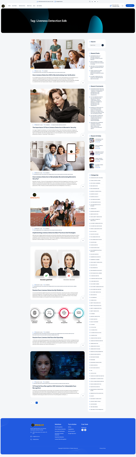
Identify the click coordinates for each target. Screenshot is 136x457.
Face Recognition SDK (60, 72)
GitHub (69, 427)
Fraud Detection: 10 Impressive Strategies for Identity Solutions (97, 123)
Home (9, 5)
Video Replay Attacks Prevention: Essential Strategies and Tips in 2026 (97, 67)
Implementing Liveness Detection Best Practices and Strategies (54, 233)
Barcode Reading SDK (94, 188)
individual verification (95, 316)
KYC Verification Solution (95, 332)
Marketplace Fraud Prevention (96, 351)
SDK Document (71, 431)
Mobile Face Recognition (57, 124)
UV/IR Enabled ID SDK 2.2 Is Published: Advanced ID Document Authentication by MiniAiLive (96, 57)
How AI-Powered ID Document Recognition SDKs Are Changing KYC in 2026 (97, 63)
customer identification (95, 202)
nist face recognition (95, 367)
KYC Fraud (92, 324)
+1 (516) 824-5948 (115, 6)
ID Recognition (93, 294)
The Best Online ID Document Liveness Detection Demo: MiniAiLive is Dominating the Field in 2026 (97, 72)
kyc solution (93, 327)
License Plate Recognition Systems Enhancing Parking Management (96, 119)
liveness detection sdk (95, 346)
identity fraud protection (95, 305)
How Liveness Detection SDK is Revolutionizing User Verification (54, 75)
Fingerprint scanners (94, 259)
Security (64, 124)
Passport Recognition (95, 386)
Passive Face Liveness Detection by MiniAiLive (48, 290)
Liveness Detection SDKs (95, 348)
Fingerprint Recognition (95, 256)
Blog (34, 5)
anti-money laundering (95, 183)
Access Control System (95, 180)
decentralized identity (95, 211)
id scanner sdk (93, 297)
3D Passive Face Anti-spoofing (40, 72)
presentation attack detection (96, 393)
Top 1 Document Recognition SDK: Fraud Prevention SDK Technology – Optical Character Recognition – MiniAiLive (97, 99)
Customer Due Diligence (95, 199)
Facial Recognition (55, 383)
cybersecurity (93, 208)
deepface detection (94, 214)
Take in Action (22, 5)
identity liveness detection (95, 308)
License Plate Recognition (95, 338)
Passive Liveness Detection (95, 384)
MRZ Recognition (93, 365)
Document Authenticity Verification (95, 220)
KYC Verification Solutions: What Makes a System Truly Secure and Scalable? (97, 112)
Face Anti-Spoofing (50, 333)
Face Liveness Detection (51, 72)
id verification (93, 300)
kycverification (93, 335)
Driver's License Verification (96, 228)
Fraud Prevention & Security (96, 270)
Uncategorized (93, 404)
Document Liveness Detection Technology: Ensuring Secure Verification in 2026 (96, 77)
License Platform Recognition (96, 340)
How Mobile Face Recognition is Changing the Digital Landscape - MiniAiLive (97, 90)
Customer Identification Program (95, 205)
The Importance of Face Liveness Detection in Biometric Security (54, 127)
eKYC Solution (93, 231)
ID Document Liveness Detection (96, 286)
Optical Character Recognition (97, 381)
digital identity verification (96, 216)
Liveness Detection (47, 230)
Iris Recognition (93, 319)
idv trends (92, 313)
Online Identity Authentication (96, 378)
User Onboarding (94, 406)
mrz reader (92, 359)
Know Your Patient (94, 321)
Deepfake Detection (59, 437)
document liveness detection (96, 223)
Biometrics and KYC (94, 196)
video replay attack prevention (96, 409)
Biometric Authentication (95, 191)
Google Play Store (72, 433)
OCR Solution (93, 373)
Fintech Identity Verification (96, 262)
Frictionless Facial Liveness (96, 273)
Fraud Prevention (94, 267)
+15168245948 (36, 439)
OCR (91, 370)
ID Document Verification (95, 292)
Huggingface (71, 429)
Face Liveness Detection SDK (96, 239)
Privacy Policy (103, 448)
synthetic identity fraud (95, 401)
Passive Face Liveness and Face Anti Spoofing (48, 337)
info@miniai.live (59, 1)
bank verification (94, 185)
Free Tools (29, 5)
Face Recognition (60, 174)
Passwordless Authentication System (96, 390)
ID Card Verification (94, 281)
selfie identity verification (95, 398)
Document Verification (60, 431)
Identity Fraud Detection (95, 302)
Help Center (39, 5)
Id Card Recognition (94, 275)
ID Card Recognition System (96, 278)
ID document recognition (95, 289)
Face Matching (93, 242)
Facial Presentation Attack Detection (96, 251)
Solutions (14, 5)
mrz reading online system (95, 362)
